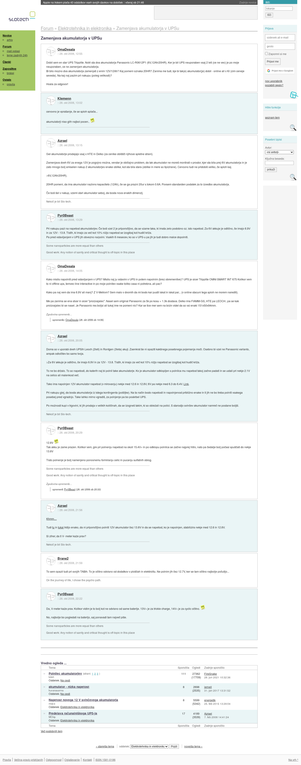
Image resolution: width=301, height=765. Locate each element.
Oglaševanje (72, 759)
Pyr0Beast (65, 215)
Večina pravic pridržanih (28, 759)
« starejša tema (105, 746)
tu (53, 527)
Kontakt (87, 759)
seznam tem (272, 117)
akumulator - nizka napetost (69, 687)
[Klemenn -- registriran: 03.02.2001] (51, 100)
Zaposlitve (9, 69)
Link (186, 384)
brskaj (10, 73)
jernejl (208, 687)
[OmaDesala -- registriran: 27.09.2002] (51, 51)
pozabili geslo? (274, 85)
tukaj (61, 527)
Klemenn (64, 98)
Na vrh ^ (293, 759)
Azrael (62, 141)
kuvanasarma (56, 690)
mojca (52, 703)
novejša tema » (193, 746)
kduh (51, 677)
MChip (52, 717)
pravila (11, 84)
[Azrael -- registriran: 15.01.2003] (51, 143)
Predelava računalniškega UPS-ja (73, 713)
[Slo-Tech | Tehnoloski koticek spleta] (22, 17)
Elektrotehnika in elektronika (77, 707)
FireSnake (210, 674)
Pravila (7, 759)
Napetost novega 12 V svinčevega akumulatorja (83, 700)
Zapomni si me (277, 54)
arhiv (10, 40)
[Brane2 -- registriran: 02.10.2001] (51, 560)
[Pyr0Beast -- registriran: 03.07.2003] (51, 217)
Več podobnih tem (51, 731)
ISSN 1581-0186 (105, 759)
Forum (7, 46)
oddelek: (124, 746)
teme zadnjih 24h (17, 55)
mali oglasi (13, 51)
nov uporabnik (273, 81)
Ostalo (7, 80)
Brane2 (63, 558)
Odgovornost (53, 759)
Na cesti (65, 680)
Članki (7, 62)
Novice (7, 35)
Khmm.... (51, 518)
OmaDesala (66, 49)
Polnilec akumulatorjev (65, 673)
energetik (210, 700)
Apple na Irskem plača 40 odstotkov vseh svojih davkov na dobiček (93, 2)
